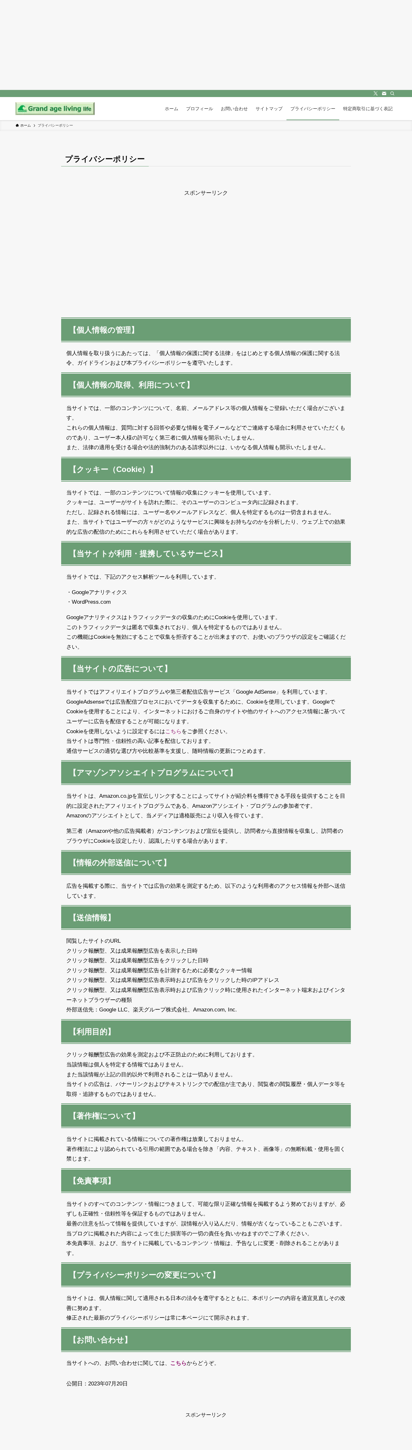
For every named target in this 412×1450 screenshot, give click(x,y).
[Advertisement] (206, 243)
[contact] (384, 93)
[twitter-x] (375, 93)
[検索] (392, 93)
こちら (173, 731)
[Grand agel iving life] (55, 108)
